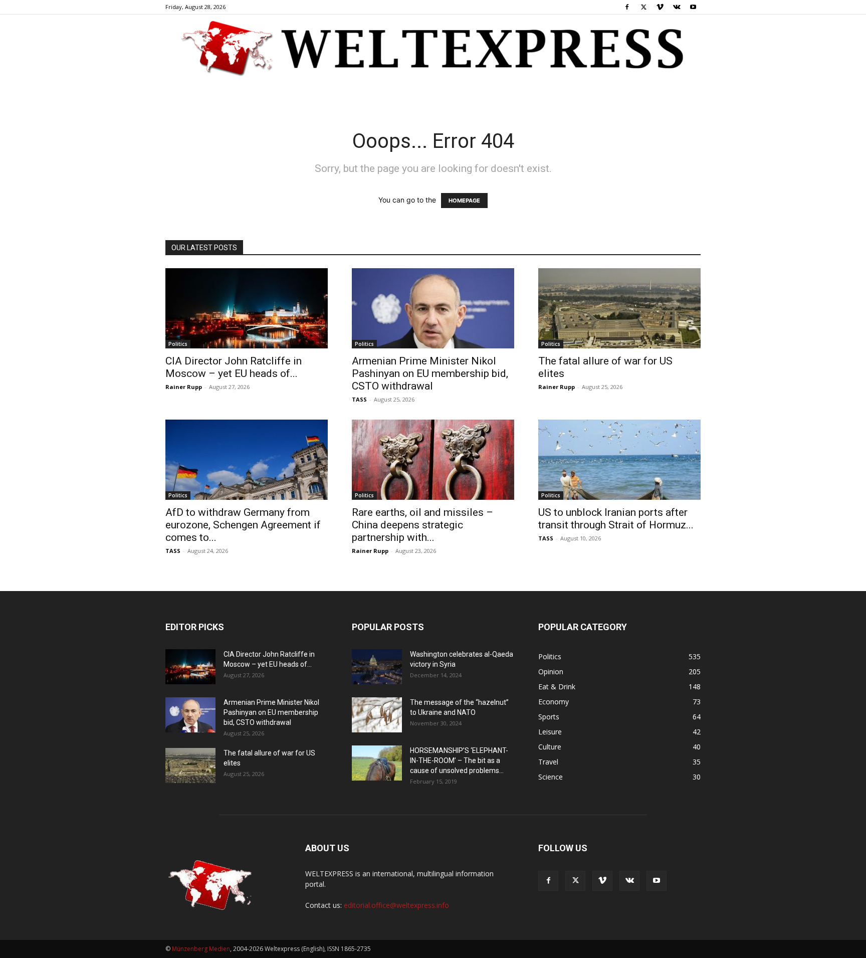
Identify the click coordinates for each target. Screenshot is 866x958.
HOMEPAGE (464, 200)
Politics (177, 343)
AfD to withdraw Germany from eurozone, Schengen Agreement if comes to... (243, 524)
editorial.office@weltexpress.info (396, 905)
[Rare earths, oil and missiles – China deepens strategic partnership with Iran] (433, 460)
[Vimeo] (660, 7)
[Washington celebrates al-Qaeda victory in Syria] (377, 666)
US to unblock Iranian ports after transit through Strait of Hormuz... (616, 518)
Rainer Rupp (183, 387)
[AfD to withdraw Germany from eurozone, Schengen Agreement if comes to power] (246, 460)
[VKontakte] (676, 7)
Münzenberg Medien (201, 948)
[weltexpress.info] (433, 48)
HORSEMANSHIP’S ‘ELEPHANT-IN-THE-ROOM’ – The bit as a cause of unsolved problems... (459, 760)
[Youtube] (693, 7)
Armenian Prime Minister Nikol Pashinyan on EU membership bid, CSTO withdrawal (430, 373)
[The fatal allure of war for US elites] (619, 308)
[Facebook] (626, 7)
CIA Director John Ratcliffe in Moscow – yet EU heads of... (233, 367)
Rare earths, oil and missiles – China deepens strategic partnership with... (422, 524)
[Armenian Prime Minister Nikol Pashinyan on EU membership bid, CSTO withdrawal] (433, 308)
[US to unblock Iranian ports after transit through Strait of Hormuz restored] (619, 460)
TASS (359, 399)
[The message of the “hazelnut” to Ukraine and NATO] (377, 714)
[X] (643, 7)
